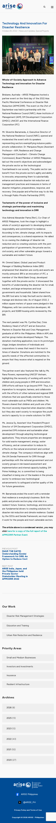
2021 (9, 749)
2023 (9, 728)
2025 (9, 718)
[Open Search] (44, 7)
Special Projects (42, 31)
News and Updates (27, 31)
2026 (9, 707)
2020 (9, 760)
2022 (9, 739)
